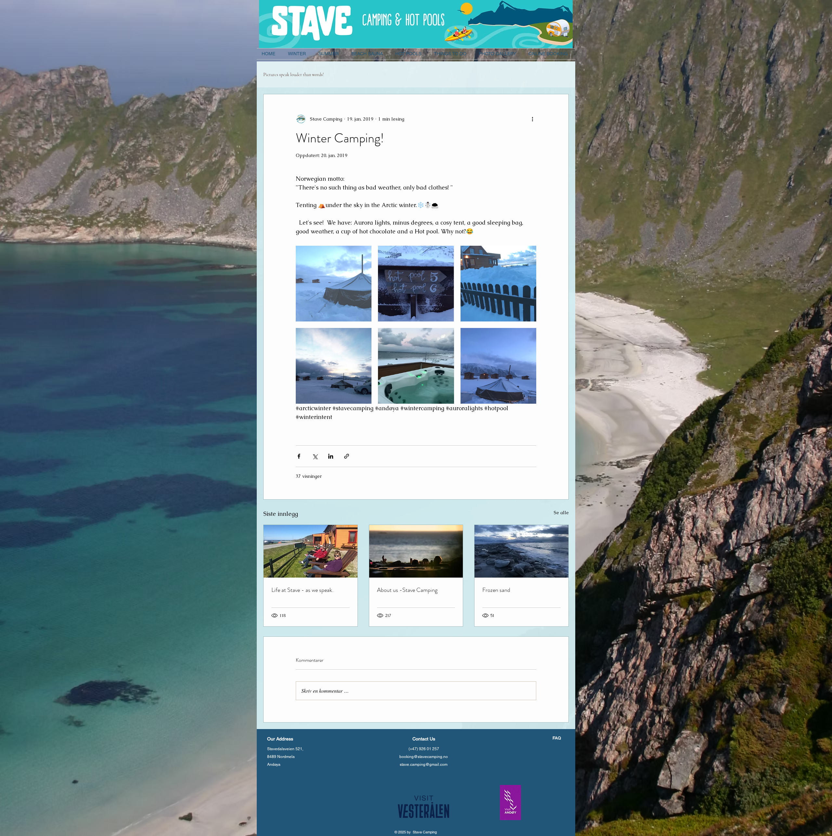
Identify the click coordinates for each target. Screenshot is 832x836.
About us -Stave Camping (407, 590)
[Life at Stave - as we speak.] (311, 551)
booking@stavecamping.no (423, 756)
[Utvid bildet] (333, 283)
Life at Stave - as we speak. (302, 590)
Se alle (561, 513)
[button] (298, 53)
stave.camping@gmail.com (424, 764)
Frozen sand (496, 590)
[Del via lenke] (347, 456)
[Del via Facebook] (299, 456)
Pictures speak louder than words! (293, 74)
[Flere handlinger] (532, 119)
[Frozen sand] (521, 551)
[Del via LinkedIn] (331, 456)
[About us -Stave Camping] (416, 551)
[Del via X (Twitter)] (315, 456)
